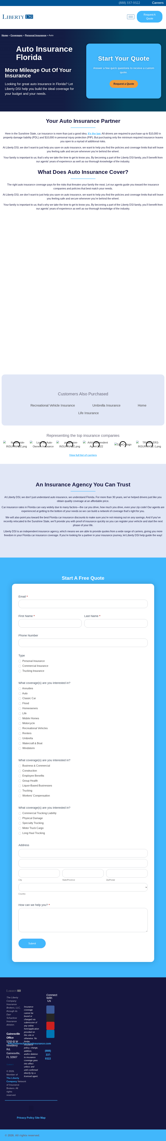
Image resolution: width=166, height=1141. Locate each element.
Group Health (30, 780)
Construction (29, 770)
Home (5, 35)
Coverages (16, 35)
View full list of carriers (83, 455)
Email (23, 596)
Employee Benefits (33, 775)
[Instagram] (50, 1018)
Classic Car (29, 698)
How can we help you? (34, 905)
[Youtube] (50, 1026)
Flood (25, 703)
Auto (25, 693)
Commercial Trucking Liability (39, 813)
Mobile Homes (30, 718)
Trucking (27, 790)
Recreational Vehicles (35, 728)
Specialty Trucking (33, 823)
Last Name (92, 616)
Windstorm (28, 748)
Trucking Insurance (33, 670)
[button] (31, 1108)
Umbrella (27, 738)
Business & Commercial (36, 765)
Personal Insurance (35, 35)
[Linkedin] (50, 1034)
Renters (26, 733)
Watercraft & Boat (32, 743)
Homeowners (30, 708)
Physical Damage (32, 818)
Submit (32, 943)
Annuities (27, 688)
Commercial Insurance (35, 665)
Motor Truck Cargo (33, 828)
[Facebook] (50, 1010)
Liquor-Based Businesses (37, 785)
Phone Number (28, 635)
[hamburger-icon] (130, 16)
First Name (26, 616)
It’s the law (94, 133)
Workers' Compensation (36, 795)
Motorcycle (28, 723)
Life (24, 713)
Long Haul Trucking (33, 833)
